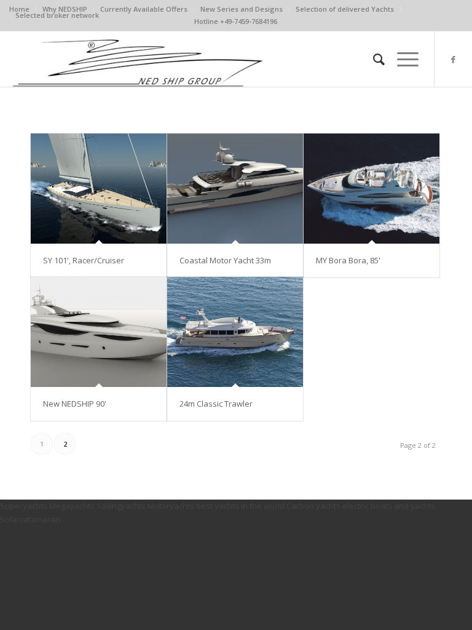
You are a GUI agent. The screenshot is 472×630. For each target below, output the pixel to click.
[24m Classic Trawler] (235, 332)
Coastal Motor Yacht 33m (225, 260)
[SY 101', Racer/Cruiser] (99, 189)
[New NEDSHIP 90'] (99, 332)
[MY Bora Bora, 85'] (371, 189)
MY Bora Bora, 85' (348, 260)
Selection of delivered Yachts (345, 9)
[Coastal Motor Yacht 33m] (235, 189)
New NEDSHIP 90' (74, 403)
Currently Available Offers (143, 9)
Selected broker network (57, 15)
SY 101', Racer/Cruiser (83, 260)
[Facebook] (453, 59)
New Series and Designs (241, 9)
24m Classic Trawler (216, 403)
